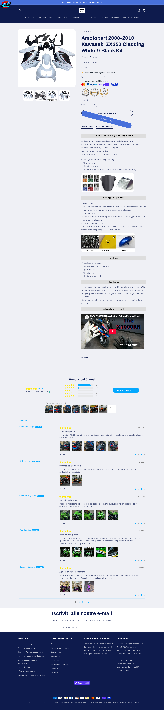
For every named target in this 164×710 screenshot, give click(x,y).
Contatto (54, 668)
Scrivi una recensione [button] (126, 390)
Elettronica (55, 660)
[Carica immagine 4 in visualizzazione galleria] (64, 95)
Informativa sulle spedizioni (122, 702)
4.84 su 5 (42, 389)
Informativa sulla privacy (27, 644)
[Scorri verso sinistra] (20, 95)
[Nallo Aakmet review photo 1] (64, 480)
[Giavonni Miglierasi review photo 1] (64, 515)
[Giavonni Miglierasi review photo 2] (77, 515)
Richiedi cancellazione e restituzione (27, 661)
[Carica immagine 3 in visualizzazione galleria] (52, 95)
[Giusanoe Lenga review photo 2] (77, 446)
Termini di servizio (25, 667)
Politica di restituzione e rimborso (31, 656)
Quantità (84, 100)
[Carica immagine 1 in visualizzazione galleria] (28, 95)
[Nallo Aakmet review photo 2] (77, 480)
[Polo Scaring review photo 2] (77, 552)
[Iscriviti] (100, 627)
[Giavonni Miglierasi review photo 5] (113, 515)
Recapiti (137, 702)
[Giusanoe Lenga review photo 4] (101, 446)
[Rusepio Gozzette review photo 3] (89, 586)
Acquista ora (107, 120)
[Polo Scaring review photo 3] (89, 552)
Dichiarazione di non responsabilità (32, 675)
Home (53, 644)
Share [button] (86, 357)
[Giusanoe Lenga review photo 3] (89, 446)
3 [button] (82, 602)
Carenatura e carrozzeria (61, 648)
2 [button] (79, 602)
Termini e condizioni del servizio (100, 702)
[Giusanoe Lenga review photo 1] (64, 446)
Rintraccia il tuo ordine (59, 664)
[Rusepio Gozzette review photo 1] (64, 586)
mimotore (33, 702)
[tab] (87, 127)
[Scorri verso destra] (73, 95)
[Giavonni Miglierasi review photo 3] (89, 515)
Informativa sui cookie (26, 671)
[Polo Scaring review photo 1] (64, 552)
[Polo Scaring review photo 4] (101, 552)
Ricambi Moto (56, 656)
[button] (20, 10)
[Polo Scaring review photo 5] (113, 552)
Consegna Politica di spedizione (30, 652)
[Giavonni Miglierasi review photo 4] (101, 515)
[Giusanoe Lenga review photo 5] (113, 446)
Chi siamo (54, 672)
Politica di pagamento (26, 648)
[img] (65, 428)
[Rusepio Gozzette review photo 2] (77, 586)
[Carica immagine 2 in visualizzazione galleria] (40, 95)
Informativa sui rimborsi (61, 702)
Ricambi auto (56, 652)
